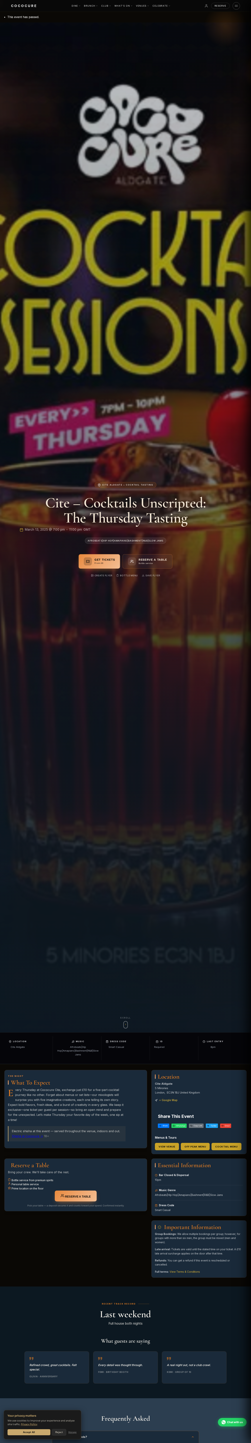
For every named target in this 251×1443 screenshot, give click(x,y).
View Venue (167, 1146)
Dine (75, 5)
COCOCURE (24, 6)
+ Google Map (168, 1100)
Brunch (89, 5)
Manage (72, 1432)
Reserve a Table (77, 1196)
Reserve (220, 5)
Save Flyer (153, 575)
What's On (122, 5)
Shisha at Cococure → (27, 1136)
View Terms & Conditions (185, 1271)
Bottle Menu (129, 575)
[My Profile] (206, 6)
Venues (141, 5)
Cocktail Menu (226, 1146)
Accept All (29, 1432)
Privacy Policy (29, 1424)
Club (105, 5)
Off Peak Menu (195, 1146)
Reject (59, 1432)
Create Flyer (103, 575)
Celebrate (160, 5)
